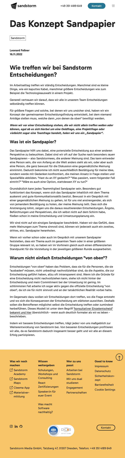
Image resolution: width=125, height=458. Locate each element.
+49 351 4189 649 (71, 6)
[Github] (21, 426)
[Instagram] (12, 426)
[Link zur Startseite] (23, 6)
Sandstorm (18, 38)
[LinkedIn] (16, 426)
